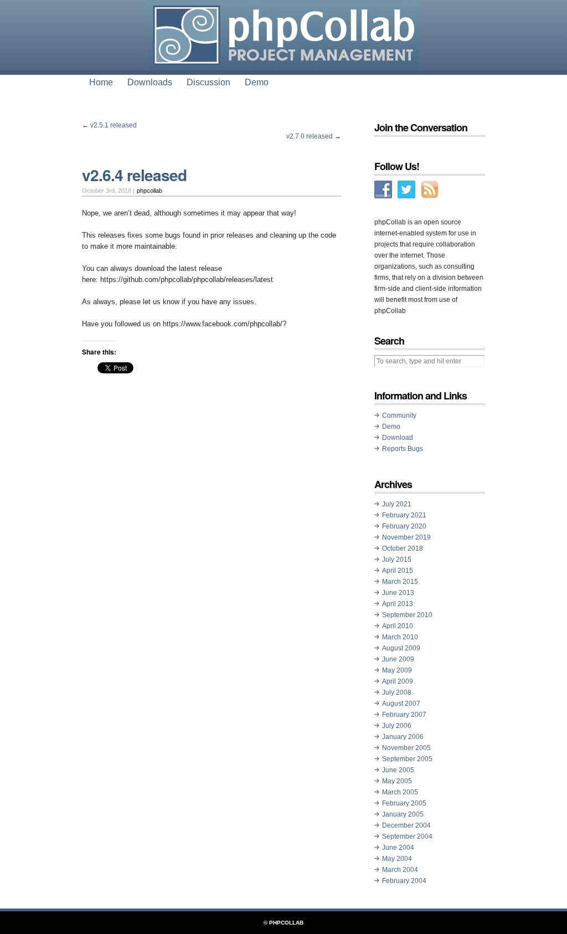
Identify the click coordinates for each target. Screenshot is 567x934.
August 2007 (401, 703)
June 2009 (398, 659)
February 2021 (404, 515)
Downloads (149, 82)
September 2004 (407, 836)
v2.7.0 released (309, 136)
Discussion (208, 82)
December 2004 (406, 825)
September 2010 (407, 615)
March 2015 (400, 582)
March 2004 (400, 870)
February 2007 (404, 715)
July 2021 (396, 504)
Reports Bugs (402, 449)
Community (399, 415)
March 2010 (400, 637)
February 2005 (404, 803)
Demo (257, 82)
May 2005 (397, 781)
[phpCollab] (283, 60)
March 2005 (400, 792)
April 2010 (397, 626)
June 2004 (398, 847)
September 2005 (407, 759)
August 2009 (401, 648)
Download (397, 438)
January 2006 (403, 737)
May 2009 (397, 670)
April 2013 (397, 604)
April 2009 (397, 681)
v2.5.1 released (113, 125)
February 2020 (404, 526)
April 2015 (397, 570)
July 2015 (396, 559)
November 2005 (406, 748)
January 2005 (403, 814)
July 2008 (396, 692)
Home (101, 82)
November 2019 (406, 537)
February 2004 (404, 881)
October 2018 (402, 548)
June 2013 (398, 593)
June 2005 (398, 770)
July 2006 (396, 726)
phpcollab (149, 190)
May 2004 (397, 859)
